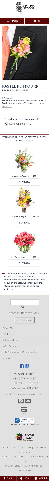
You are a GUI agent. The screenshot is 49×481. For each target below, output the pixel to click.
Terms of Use (24, 470)
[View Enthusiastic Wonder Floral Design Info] (24, 160)
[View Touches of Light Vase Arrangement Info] (24, 200)
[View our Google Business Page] (27, 367)
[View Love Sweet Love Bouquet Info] (24, 241)
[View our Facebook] (22, 367)
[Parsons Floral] (24, 14)
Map (25, 478)
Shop (14, 21)
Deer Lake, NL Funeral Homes (16, 447)
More (5, 106)
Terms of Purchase (32, 466)
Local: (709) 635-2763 (24, 387)
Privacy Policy (12, 466)
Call (9, 478)
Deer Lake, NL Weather (12, 457)
